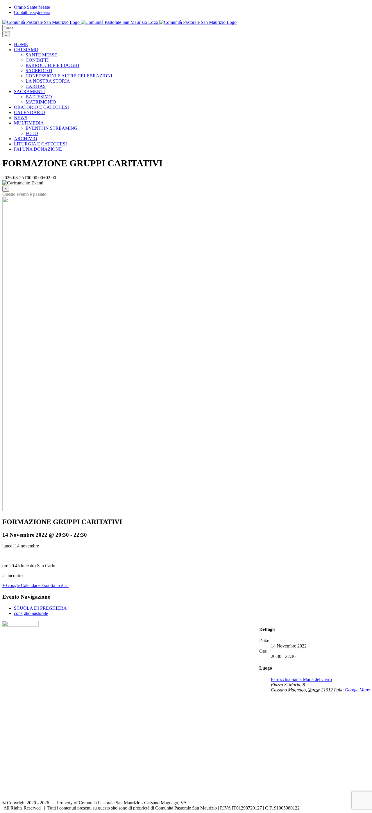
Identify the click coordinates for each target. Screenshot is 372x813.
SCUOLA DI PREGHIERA (40, 608)
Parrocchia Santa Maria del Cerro (301, 679)
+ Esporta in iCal (53, 585)
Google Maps (357, 689)
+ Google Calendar (19, 585)
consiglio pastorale (31, 613)
